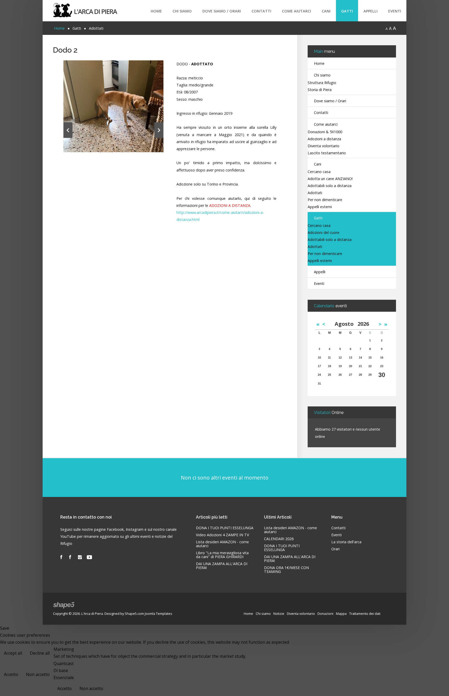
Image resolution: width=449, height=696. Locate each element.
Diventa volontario (323, 146)
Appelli (371, 11)
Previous (67, 130)
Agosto (346, 323)
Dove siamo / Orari (221, 11)
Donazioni (325, 613)
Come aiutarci (296, 11)
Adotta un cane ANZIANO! (330, 179)
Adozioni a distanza (324, 139)
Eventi (394, 11)
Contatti (261, 11)
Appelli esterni (320, 207)
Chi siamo (182, 11)
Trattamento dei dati (364, 613)
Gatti (347, 11)
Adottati (315, 193)
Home (156, 11)
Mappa (341, 613)
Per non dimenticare (325, 200)
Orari (335, 549)
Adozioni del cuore (323, 233)
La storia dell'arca (346, 542)
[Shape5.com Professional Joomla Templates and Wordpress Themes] (64, 605)
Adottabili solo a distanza (330, 186)
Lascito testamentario (327, 153)
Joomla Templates (158, 613)
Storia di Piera (320, 90)
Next (158, 130)
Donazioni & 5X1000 (325, 132)
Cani (326, 11)
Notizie (278, 613)
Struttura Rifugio (322, 83)
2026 (363, 323)
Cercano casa (319, 172)
